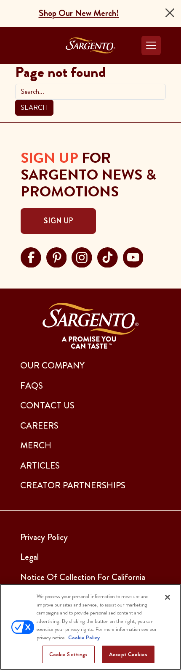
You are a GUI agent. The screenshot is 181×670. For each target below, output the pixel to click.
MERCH (35, 445)
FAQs (31, 385)
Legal (29, 557)
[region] (90, 627)
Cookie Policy (84, 637)
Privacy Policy (44, 537)
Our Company (52, 365)
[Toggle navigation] (151, 45)
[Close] (170, 13)
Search (34, 107)
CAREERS (39, 425)
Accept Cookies (128, 654)
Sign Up (58, 220)
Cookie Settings (68, 654)
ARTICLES (40, 465)
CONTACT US (47, 405)
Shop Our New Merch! (79, 13)
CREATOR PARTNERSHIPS (72, 485)
